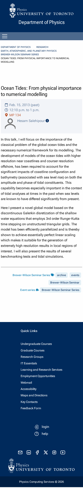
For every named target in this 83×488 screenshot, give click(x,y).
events (75, 275)
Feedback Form (31, 408)
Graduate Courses (32, 350)
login (45, 427)
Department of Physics (16, 47)
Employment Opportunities (38, 376)
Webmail (26, 382)
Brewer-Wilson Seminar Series (20, 54)
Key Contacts (29, 402)
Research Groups (32, 356)
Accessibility (28, 389)
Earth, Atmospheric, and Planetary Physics (29, 51)
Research (42, 47)
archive (61, 275)
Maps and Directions (34, 395)
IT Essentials (29, 363)
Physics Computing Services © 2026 (41, 481)
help (45, 434)
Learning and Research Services (41, 369)
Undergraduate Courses (36, 344)
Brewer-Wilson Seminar (64, 282)
